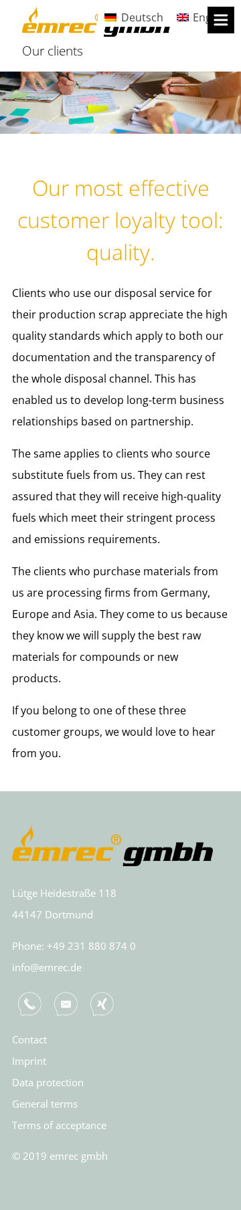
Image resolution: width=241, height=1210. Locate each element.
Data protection (48, 1082)
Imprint (29, 1061)
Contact (29, 1039)
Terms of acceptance (59, 1125)
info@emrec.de (47, 967)
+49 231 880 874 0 (91, 945)
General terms (45, 1103)
